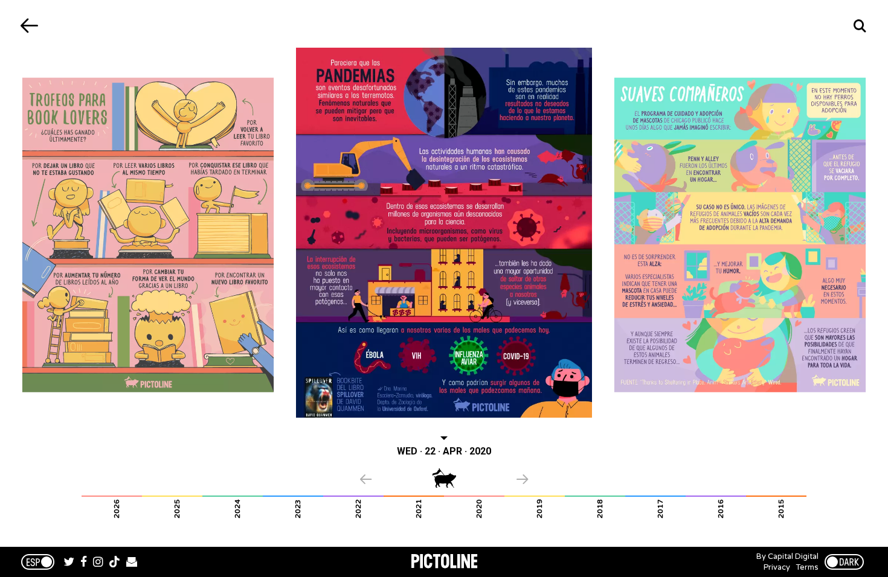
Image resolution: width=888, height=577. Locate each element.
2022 (358, 508)
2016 (720, 508)
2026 (116, 508)
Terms (807, 567)
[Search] (859, 25)
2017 (660, 508)
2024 (237, 508)
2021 (418, 508)
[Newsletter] (131, 563)
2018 (600, 508)
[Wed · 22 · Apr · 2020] (444, 232)
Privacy (777, 567)
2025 (177, 508)
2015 (781, 508)
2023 (298, 508)
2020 (479, 508)
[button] (396, 480)
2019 (539, 508)
